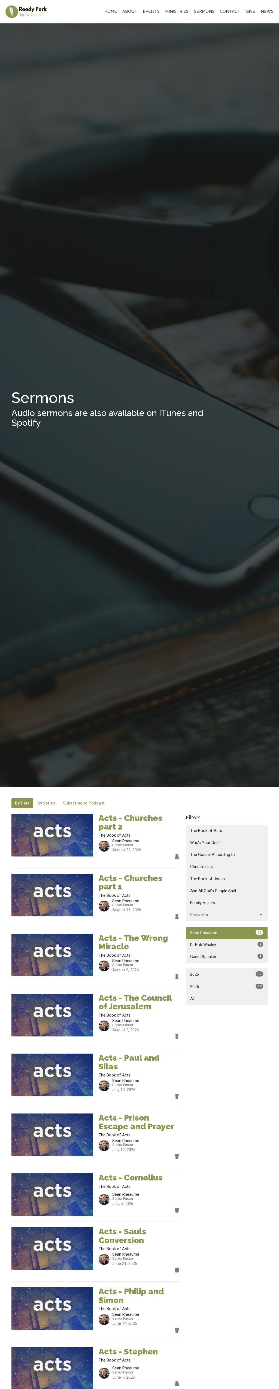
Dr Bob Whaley (225, 944)
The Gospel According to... (213, 854)
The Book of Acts (206, 830)
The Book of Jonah (207, 878)
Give (250, 11)
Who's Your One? (205, 842)
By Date (22, 803)
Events (151, 11)
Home (110, 11)
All (192, 998)
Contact (230, 11)
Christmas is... (202, 866)
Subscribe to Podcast (84, 803)
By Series (46, 803)
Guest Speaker (225, 956)
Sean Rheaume (225, 932)
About (129, 11)
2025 (225, 986)
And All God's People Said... (214, 890)
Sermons (204, 11)
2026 (225, 974)
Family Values (202, 902)
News (267, 11)
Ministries (177, 11)
